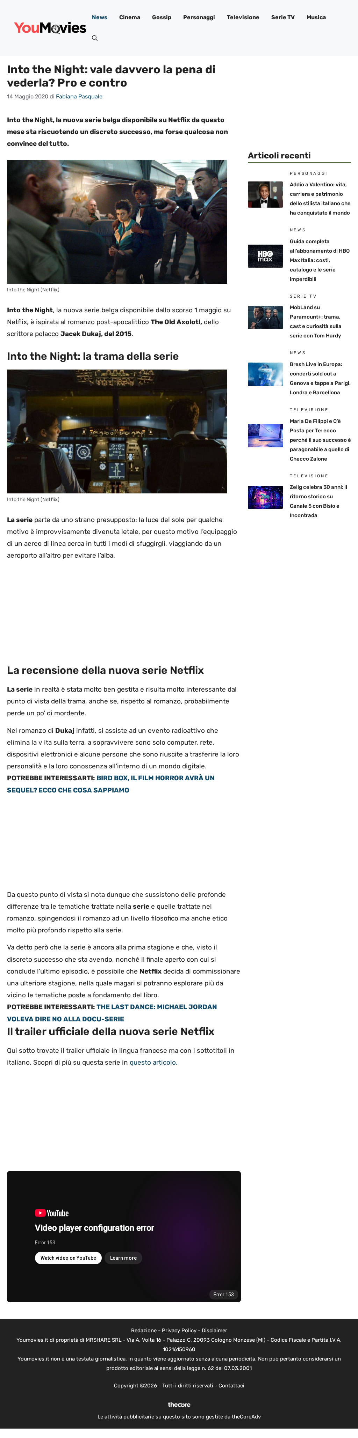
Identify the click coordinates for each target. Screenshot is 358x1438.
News (99, 17)
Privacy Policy (179, 1330)
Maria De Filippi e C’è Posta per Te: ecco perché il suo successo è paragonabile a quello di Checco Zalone (320, 440)
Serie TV (283, 17)
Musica (316, 17)
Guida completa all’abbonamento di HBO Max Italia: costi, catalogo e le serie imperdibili (320, 260)
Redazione (144, 1330)
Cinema (129, 17)
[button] (94, 38)
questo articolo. (154, 1062)
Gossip (161, 17)
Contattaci (231, 1386)
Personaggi (199, 17)
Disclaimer (214, 1330)
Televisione (243, 17)
